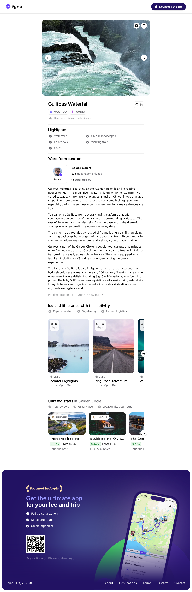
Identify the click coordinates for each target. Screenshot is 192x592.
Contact (179, 583)
